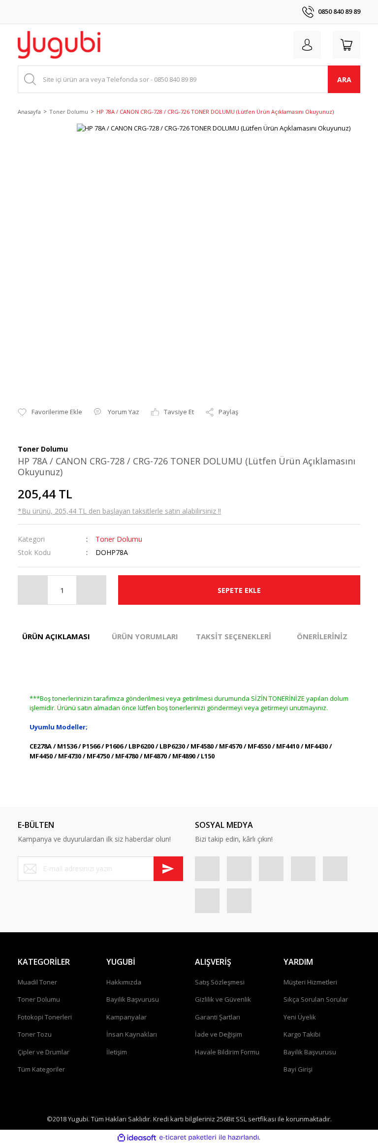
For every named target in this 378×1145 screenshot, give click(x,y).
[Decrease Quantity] (33, 590)
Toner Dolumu (118, 539)
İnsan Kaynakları (131, 1034)
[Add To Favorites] (50, 412)
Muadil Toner (37, 982)
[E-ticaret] (188, 1138)
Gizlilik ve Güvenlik (223, 999)
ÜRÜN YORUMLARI (145, 636)
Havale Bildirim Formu (227, 1051)
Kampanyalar (126, 1017)
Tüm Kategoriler (41, 1069)
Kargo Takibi (302, 1034)
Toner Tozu (35, 1034)
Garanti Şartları (217, 1017)
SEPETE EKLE (239, 590)
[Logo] (59, 45)
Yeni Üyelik (300, 1017)
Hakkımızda (123, 982)
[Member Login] (307, 45)
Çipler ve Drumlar (43, 1051)
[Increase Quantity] (91, 590)
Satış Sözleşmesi (220, 982)
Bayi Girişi (298, 1069)
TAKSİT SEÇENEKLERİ (233, 636)
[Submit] (168, 868)
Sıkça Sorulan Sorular (316, 999)
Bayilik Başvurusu (132, 999)
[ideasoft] (137, 1138)
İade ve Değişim (218, 1034)
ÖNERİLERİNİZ (322, 636)
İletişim (116, 1051)
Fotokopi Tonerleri (45, 1017)
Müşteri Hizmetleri (310, 982)
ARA (344, 79)
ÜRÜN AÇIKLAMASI (56, 636)
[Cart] (346, 45)
